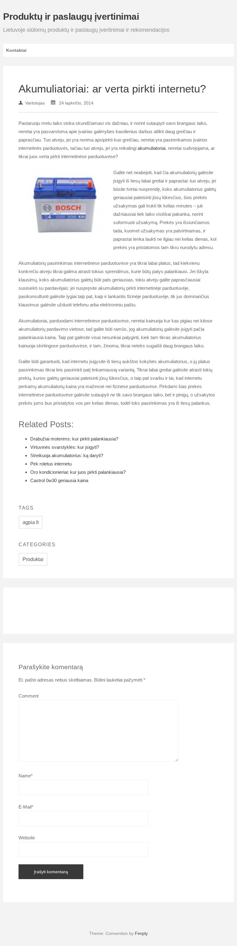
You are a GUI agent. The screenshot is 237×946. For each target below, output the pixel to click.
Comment (29, 695)
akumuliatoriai (151, 148)
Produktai (33, 559)
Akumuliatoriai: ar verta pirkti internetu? (112, 89)
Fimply (141, 933)
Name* (26, 775)
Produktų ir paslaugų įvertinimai (71, 16)
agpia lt (31, 522)
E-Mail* (26, 806)
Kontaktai (16, 50)
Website (27, 837)
